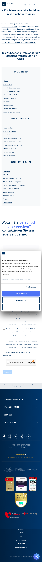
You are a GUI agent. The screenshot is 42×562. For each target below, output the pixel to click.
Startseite (8, 385)
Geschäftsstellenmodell (12, 138)
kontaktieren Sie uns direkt (28, 29)
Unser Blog (7, 203)
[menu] (38, 4)
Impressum (21, 543)
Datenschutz (21, 540)
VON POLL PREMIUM (11, 189)
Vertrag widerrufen (21, 547)
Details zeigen (31, 287)
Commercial (8, 105)
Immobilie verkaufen (11, 135)
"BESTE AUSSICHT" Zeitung (14, 185)
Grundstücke (8, 102)
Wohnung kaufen (9, 131)
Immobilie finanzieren (11, 91)
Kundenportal (8, 152)
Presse (5, 199)
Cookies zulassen (21, 293)
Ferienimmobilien (10, 109)
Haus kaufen (8, 128)
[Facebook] (4, 436)
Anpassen (19, 300)
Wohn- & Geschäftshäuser (13, 95)
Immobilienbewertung (11, 88)
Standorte (7, 175)
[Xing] (29, 436)
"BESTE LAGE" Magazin (12, 182)
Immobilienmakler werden (13, 142)
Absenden (7, 372)
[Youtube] (16, 436)
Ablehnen (21, 307)
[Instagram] (10, 436)
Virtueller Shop (9, 156)
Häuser (6, 81)
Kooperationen (9, 196)
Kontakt (21, 529)
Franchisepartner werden (13, 145)
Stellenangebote (9, 149)
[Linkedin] (22, 436)
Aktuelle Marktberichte (12, 178)
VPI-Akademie (8, 192)
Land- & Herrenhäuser (11, 112)
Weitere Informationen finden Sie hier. (16, 279)
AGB (21, 536)
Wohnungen (7, 84)
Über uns (6, 171)
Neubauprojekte (9, 98)
